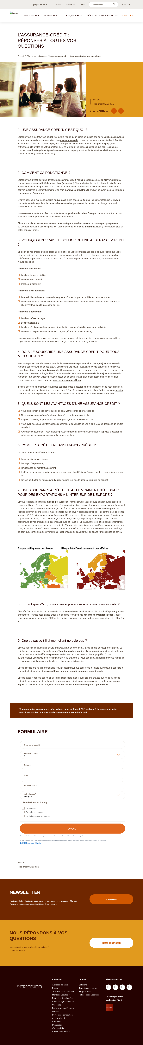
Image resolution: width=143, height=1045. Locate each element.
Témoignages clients (88, 988)
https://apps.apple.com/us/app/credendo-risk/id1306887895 (123, 1006)
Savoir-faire (108, 104)
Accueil (21, 56)
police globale (51, 370)
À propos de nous (39, 5)
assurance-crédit (69, 140)
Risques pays (74, 15)
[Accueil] (14, 16)
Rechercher (114, 4)
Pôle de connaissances (102, 15)
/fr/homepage (29, 987)
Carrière (68, 5)
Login (82, 5)
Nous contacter (111, 943)
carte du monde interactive (51, 502)
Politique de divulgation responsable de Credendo (62, 1018)
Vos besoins (31, 15)
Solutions (50, 15)
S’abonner (111, 900)
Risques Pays (85, 991)
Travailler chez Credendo (63, 991)
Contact (127, 15)
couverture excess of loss (67, 380)
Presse (58, 5)
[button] (59, 15)
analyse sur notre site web (80, 190)
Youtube (115, 987)
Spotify (122, 987)
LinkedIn (108, 987)
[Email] (114, 111)
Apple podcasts (129, 987)
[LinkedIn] (121, 111)
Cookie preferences (61, 1031)
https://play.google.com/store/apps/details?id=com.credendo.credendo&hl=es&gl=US (124, 1013)
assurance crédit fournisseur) (99, 615)
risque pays (60, 200)
